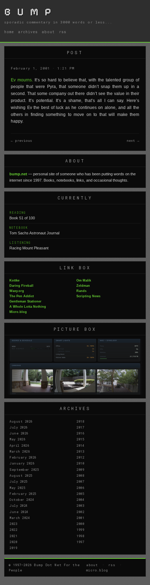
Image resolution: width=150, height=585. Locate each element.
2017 (80, 427)
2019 (13, 548)
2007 (80, 481)
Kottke (14, 280)
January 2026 (21, 463)
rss (62, 31)
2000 (80, 523)
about (48, 31)
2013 (80, 451)
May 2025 (17, 487)
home (9, 31)
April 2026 (19, 445)
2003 (80, 505)
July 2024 (18, 505)
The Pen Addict (21, 296)
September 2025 (24, 469)
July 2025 (18, 481)
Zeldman (83, 285)
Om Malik (83, 280)
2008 (80, 475)
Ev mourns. (22, 80)
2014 (80, 445)
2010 (80, 463)
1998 (80, 536)
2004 (80, 499)
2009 (80, 469)
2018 (80, 421)
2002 (80, 512)
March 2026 (19, 451)
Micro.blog (18, 312)
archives (28, 31)
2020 (13, 542)
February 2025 (22, 493)
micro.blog (97, 570)
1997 (80, 542)
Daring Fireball (21, 285)
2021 (13, 536)
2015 (80, 439)
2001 (80, 517)
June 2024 (18, 512)
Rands (81, 291)
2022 (13, 529)
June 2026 (18, 433)
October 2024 (21, 499)
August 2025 (20, 475)
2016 (80, 433)
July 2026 (18, 427)
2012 (80, 457)
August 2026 (20, 421)
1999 (80, 529)
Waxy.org (16, 291)
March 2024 (19, 517)
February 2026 (22, 457)
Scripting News (88, 296)
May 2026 (17, 439)
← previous (21, 140)
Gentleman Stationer (25, 301)
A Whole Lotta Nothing (27, 306)
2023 (13, 523)
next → (133, 140)
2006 (80, 487)
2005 (80, 493)
